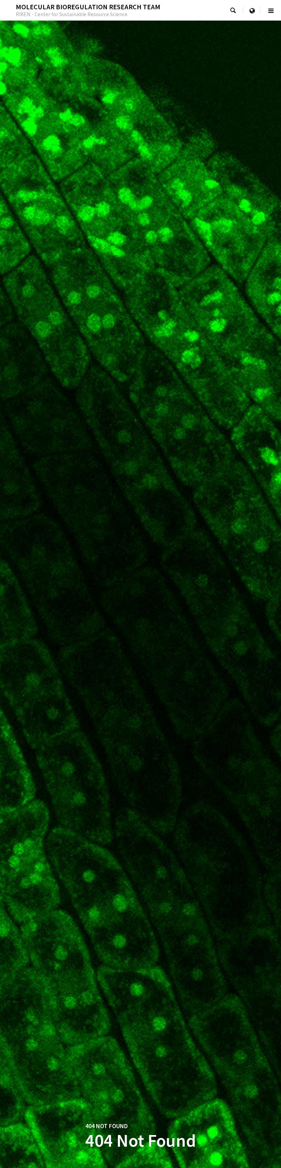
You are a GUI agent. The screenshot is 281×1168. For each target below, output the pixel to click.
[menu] (251, 10)
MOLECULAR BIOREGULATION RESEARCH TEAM (88, 6)
